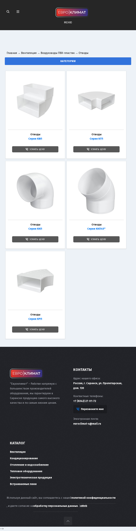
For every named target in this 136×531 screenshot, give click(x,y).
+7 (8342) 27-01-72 (84, 401)
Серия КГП (96, 138)
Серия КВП (35, 138)
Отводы (35, 134)
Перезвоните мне (92, 409)
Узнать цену (37, 149)
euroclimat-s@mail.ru (87, 423)
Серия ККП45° (96, 228)
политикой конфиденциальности (93, 497)
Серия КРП (35, 318)
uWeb (83, 505)
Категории (68, 61)
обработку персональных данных (55, 505)
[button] (18, 12)
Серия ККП (35, 228)
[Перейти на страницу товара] (35, 100)
